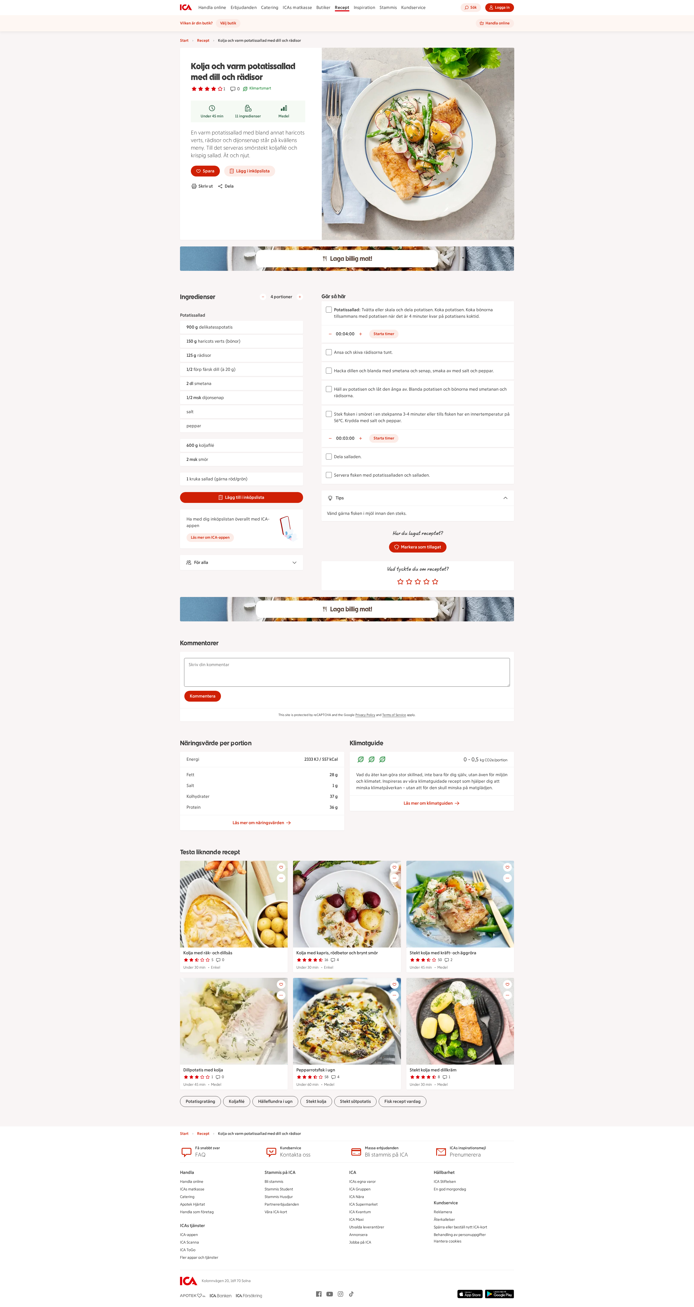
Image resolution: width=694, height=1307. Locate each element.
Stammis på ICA (280, 1172)
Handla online (212, 7)
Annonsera (358, 1234)
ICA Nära (356, 1196)
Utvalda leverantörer (366, 1227)
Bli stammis (274, 1181)
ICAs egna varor (362, 1181)
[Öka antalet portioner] (300, 297)
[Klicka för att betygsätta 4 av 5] (426, 581)
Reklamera (443, 1212)
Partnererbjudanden (282, 1204)
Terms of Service (394, 715)
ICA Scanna (189, 1242)
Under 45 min (212, 116)
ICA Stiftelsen (445, 1181)
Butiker (323, 7)
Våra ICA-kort (276, 1212)
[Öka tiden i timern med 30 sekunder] (360, 334)
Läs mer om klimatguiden (428, 803)
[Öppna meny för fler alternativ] (281, 878)
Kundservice (413, 7)
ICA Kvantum (360, 1212)
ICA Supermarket (363, 1204)
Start (184, 40)
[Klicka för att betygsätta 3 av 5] (417, 581)
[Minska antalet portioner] (263, 297)
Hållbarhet (444, 1172)
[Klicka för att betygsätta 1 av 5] (400, 581)
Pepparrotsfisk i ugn (315, 1069)
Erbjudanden (244, 7)
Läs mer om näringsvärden (258, 822)
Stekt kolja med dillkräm (433, 1069)
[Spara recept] (281, 867)
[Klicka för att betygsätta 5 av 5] (435, 581)
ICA (352, 1172)
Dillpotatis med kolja (203, 1069)
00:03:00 (345, 438)
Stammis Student (279, 1189)
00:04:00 (345, 333)
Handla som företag (197, 1212)
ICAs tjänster (192, 1225)
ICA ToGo (187, 1250)
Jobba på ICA (360, 1242)
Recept (342, 7)
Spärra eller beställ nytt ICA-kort (460, 1227)
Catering (270, 7)
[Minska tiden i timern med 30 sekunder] (330, 334)
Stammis (388, 7)
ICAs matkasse (297, 7)
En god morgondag (450, 1189)
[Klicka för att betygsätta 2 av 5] (409, 581)
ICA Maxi (356, 1219)
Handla (187, 1172)
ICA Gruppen (360, 1189)
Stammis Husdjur (279, 1196)
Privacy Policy (365, 715)
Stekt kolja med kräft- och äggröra (443, 952)
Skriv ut (205, 186)
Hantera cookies (447, 1241)
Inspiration (364, 7)
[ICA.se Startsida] (186, 7)
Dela (229, 186)
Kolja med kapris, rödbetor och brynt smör (337, 952)
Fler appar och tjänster (199, 1257)
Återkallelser (444, 1219)
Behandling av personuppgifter (460, 1234)
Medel (283, 116)
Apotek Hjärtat (192, 1204)
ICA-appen (189, 1234)
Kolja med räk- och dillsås (207, 952)
